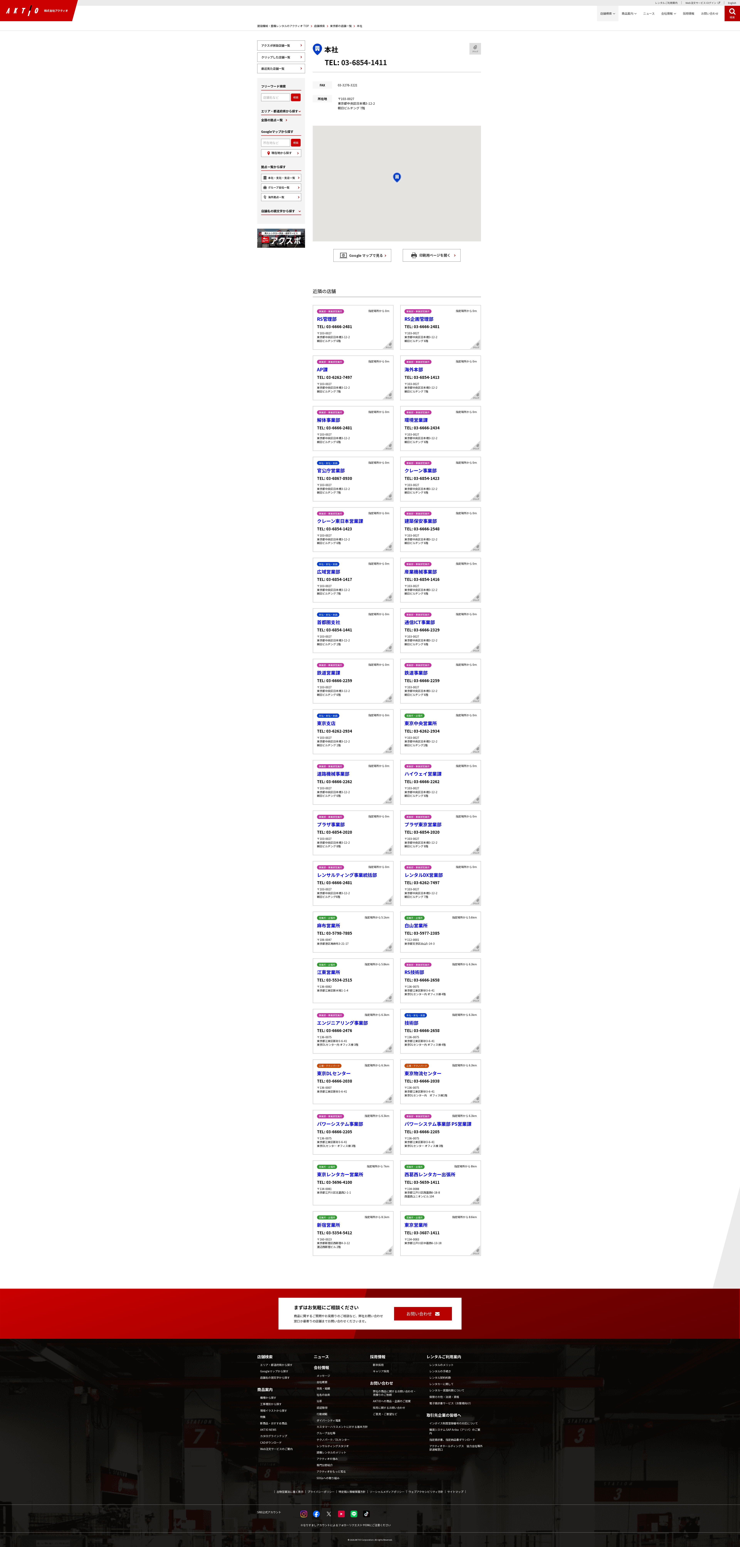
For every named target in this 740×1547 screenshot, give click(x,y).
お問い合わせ (381, 1383)
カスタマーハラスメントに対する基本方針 (342, 1426)
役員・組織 (323, 1388)
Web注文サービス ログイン (700, 3)
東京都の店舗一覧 (341, 26)
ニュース (321, 1356)
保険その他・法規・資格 (444, 1397)
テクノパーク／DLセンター (333, 1439)
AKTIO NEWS (268, 1429)
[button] (397, 178)
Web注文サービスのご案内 (276, 1449)
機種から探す (268, 1397)
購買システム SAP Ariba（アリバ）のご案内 (454, 1431)
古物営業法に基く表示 (290, 1491)
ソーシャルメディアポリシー (387, 1491)
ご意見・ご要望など (385, 1414)
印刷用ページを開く (435, 255)
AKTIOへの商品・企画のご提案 (392, 1401)
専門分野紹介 (325, 1465)
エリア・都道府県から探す (279, 111)
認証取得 (322, 1407)
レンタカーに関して (441, 1384)
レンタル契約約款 (440, 1377)
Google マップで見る (366, 255)
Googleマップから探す (274, 1371)
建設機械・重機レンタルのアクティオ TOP (283, 26)
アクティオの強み (327, 1458)
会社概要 (322, 1382)
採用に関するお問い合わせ (389, 1407)
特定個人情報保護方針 (352, 1491)
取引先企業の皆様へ (443, 1415)
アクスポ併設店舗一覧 (275, 45)
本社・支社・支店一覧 (281, 178)
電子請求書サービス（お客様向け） (451, 1403)
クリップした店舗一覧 (275, 57)
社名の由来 (323, 1394)
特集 (263, 1417)
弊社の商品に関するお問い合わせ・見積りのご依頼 (394, 1392)
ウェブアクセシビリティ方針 (426, 1491)
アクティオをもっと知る (331, 1471)
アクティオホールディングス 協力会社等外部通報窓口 (456, 1447)
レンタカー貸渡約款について (446, 1390)
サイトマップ (455, 1491)
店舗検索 (319, 26)
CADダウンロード (271, 1442)
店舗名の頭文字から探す (278, 211)
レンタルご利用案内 (666, 3)
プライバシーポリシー (321, 1491)
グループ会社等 (326, 1433)
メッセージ (323, 1375)
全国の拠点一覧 (272, 120)
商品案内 (265, 1389)
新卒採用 (378, 1365)
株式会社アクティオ (56, 11)
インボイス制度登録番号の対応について (453, 1423)
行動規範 (322, 1414)
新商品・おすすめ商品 (273, 1423)
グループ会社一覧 (278, 187)
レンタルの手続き (440, 1371)
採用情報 (688, 13)
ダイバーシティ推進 (329, 1420)
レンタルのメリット (441, 1365)
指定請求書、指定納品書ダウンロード (452, 1439)
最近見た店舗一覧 (272, 69)
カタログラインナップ (273, 1436)
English (732, 3)
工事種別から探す (271, 1404)
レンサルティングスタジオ (333, 1446)
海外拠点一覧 (276, 197)
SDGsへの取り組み (328, 1478)
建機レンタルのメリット (331, 1452)
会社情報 (321, 1367)
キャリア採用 (381, 1371)
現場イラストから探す (273, 1410)
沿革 (319, 1401)
